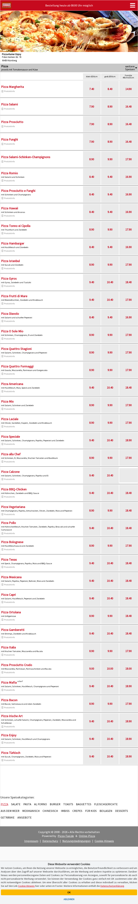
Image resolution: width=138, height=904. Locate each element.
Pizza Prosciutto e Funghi (18, 191)
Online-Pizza (87, 836)
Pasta (27, 804)
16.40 (128, 106)
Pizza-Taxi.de (66, 836)
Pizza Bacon (9, 700)
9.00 (91, 668)
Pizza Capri (8, 595)
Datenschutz (50, 841)
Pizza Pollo (8, 523)
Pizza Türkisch (10, 753)
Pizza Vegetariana (13, 507)
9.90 (110, 159)
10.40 (110, 282)
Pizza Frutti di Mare (14, 296)
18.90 (128, 440)
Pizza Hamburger (12, 243)
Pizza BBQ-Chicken (14, 489)
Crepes (77, 811)
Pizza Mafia (9, 682)
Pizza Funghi (9, 139)
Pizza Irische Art (12, 716)
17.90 (128, 159)
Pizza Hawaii (9, 208)
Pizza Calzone (10, 472)
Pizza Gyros (9, 278)
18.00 (128, 668)
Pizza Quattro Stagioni (16, 349)
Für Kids (91, 811)
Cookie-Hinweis (104, 841)
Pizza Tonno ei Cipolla (15, 226)
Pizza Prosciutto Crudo (16, 665)
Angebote (24, 817)
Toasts (68, 804)
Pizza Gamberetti (12, 630)
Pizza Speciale (10, 436)
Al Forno (40, 804)
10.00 (110, 668)
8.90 (110, 106)
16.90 (128, 177)
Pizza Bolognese (12, 542)
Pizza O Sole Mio (12, 331)
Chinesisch (50, 811)
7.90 (91, 106)
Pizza (4, 804)
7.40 (91, 89)
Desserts (121, 811)
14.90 (128, 89)
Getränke (8, 817)
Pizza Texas (9, 559)
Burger (55, 804)
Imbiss (65, 811)
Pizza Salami (9, 104)
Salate (15, 804)
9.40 (110, 177)
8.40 (110, 89)
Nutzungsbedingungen (76, 841)
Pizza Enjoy (8, 735)
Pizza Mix (7, 401)
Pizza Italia (8, 647)
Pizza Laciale (9, 419)
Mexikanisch (31, 811)
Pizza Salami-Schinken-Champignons (25, 157)
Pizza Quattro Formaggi (17, 366)
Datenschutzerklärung (112, 886)
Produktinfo (9, 91)
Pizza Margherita (12, 87)
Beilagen (106, 811)
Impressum (31, 841)
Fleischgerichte (106, 804)
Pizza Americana (12, 384)
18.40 (128, 282)
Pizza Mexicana (11, 577)
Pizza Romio (9, 173)
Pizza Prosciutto (12, 122)
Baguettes (83, 804)
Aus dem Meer (10, 811)
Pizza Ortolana (11, 612)
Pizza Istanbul (10, 261)
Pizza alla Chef (11, 454)
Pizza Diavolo (10, 313)
